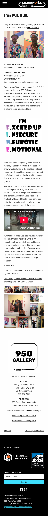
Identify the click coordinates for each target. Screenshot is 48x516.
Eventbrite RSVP (11, 79)
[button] (8, 289)
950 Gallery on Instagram (23, 421)
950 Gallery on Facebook (23, 416)
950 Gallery (32, 28)
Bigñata (7, 431)
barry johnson (29, 93)
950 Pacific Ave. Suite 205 (23, 402)
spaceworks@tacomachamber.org (17, 507)
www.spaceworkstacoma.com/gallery (23, 410)
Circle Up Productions (34, 431)
